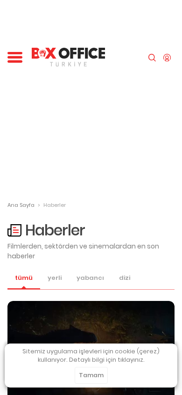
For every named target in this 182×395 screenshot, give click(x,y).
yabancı (90, 278)
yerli (55, 278)
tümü (24, 278)
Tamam (91, 375)
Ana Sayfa (21, 205)
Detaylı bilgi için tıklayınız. (107, 360)
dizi (124, 278)
